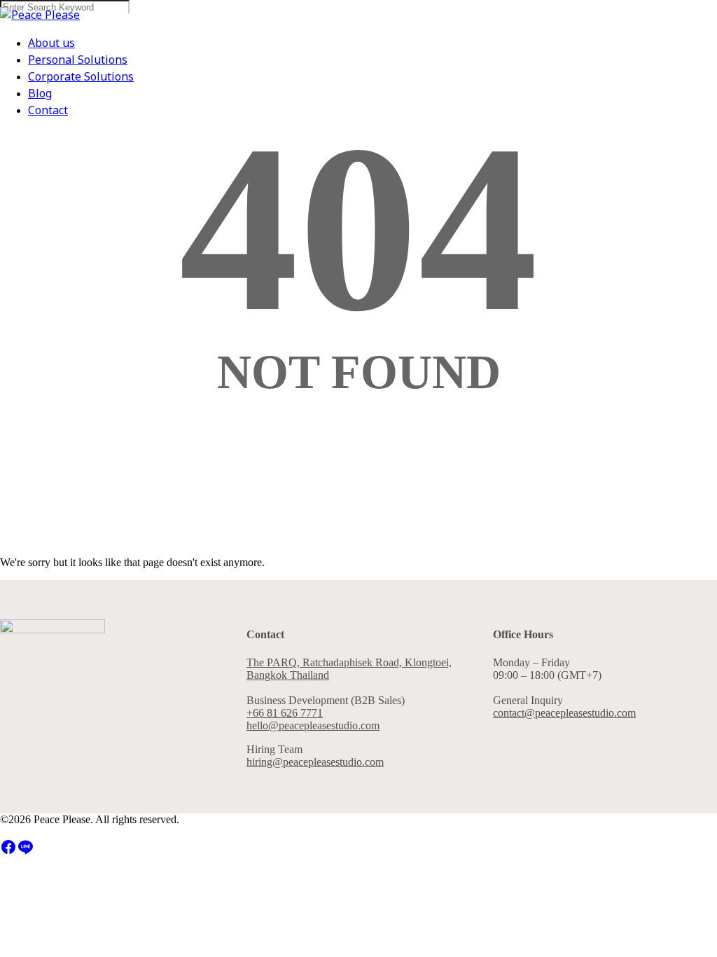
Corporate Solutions (81, 77)
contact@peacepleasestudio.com (564, 713)
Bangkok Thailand (287, 675)
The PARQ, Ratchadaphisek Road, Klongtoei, (349, 662)
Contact (48, 110)
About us (51, 43)
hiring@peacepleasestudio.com (315, 762)
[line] (25, 852)
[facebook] (8, 852)
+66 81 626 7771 (284, 713)
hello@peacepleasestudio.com (313, 725)
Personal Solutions (77, 60)
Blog (40, 93)
